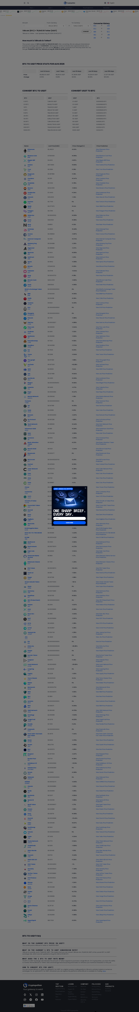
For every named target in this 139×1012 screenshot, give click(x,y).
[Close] (85, 488)
